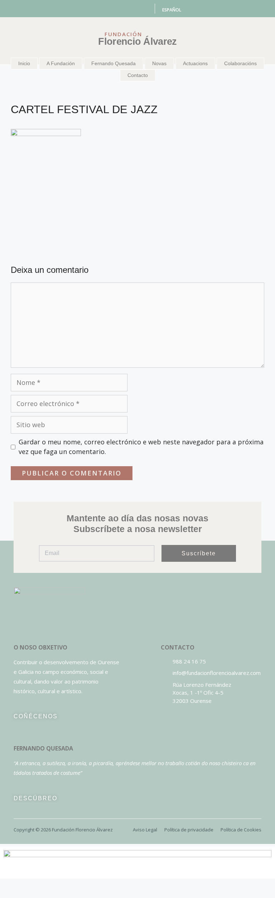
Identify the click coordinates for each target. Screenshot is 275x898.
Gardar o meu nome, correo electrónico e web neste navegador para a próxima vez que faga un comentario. (141, 447)
